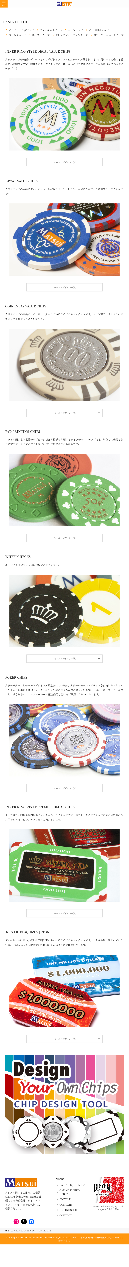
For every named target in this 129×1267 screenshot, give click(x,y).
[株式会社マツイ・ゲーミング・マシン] (64, 4)
